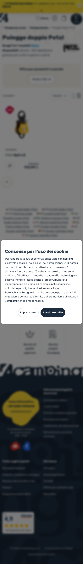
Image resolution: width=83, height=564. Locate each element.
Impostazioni (28, 312)
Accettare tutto (53, 312)
